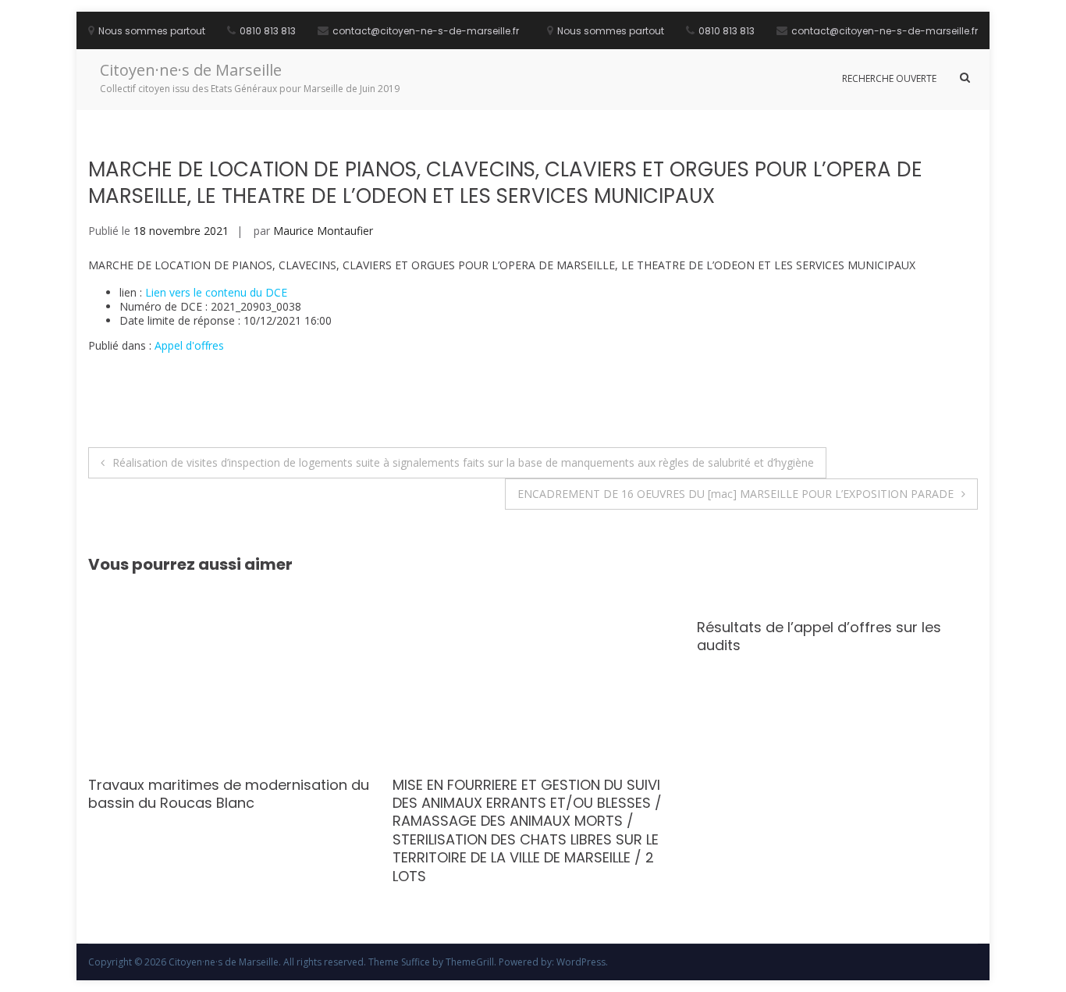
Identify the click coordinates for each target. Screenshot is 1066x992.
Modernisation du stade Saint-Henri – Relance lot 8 (342, 793)
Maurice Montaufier (323, 230)
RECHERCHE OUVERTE (889, 78)
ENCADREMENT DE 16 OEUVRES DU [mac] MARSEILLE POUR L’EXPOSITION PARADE (735, 493)
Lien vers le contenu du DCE (216, 292)
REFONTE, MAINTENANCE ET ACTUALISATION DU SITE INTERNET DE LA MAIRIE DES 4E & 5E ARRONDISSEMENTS (649, 803)
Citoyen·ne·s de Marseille (191, 69)
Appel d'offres (189, 345)
